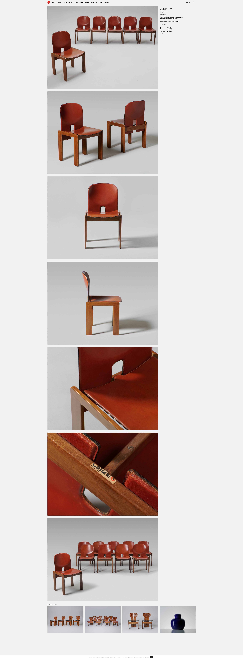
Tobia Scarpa (163, 9)
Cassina (166, 11)
